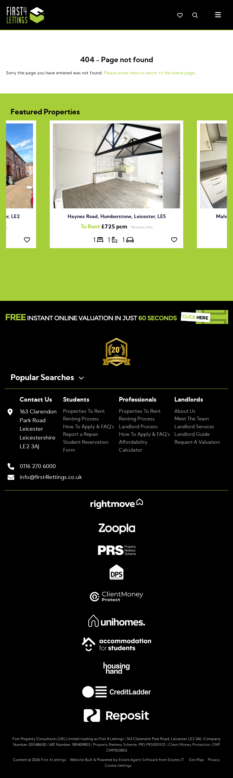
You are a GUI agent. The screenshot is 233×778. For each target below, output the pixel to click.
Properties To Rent (84, 411)
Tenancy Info (142, 227)
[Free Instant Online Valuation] (116, 318)
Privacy (214, 760)
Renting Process (81, 418)
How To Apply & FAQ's (88, 426)
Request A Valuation (197, 442)
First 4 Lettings (53, 760)
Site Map (196, 760)
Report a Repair (80, 434)
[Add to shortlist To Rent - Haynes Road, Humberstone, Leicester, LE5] (175, 240)
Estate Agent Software (138, 760)
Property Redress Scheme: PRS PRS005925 (129, 744)
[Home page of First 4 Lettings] (23, 24)
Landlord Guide (192, 434)
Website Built (81, 760)
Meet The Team (191, 418)
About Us (184, 411)
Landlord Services (194, 426)
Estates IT (176, 760)
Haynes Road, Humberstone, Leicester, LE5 (117, 216)
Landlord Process (138, 426)
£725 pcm (106, 227)
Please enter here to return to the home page (149, 73)
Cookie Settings (118, 765)
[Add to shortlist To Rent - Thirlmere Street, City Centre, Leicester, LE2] (28, 240)
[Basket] (179, 15)
